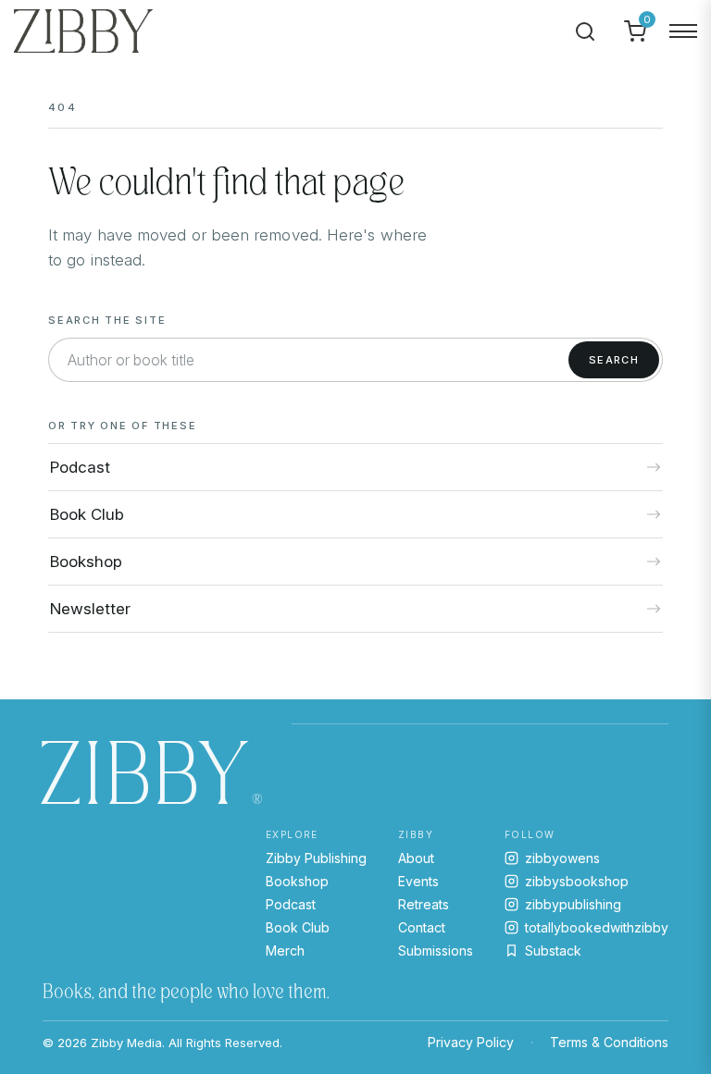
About (416, 858)
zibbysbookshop (577, 881)
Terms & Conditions (609, 1042)
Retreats (423, 904)
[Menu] (683, 31)
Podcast (291, 904)
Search (614, 359)
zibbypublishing (573, 904)
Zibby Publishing (316, 858)
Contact (421, 927)
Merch (285, 950)
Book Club (298, 927)
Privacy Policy (471, 1042)
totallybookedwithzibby (596, 927)
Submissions (435, 950)
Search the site (107, 320)
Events (418, 881)
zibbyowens (562, 858)
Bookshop (297, 881)
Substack (553, 950)
